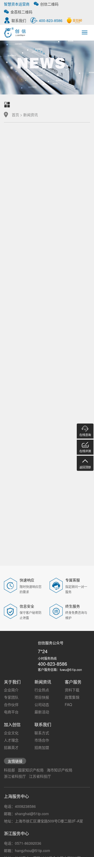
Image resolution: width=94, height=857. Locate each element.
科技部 (9, 769)
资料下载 (72, 689)
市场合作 (41, 740)
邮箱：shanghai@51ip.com (26, 813)
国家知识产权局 (31, 769)
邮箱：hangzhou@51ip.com (27, 850)
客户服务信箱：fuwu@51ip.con (60, 669)
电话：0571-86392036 (22, 843)
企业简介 (11, 689)
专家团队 (11, 697)
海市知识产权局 (59, 769)
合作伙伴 (11, 704)
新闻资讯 (30, 114)
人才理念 (11, 740)
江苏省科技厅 (40, 776)
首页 (15, 114)
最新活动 (41, 711)
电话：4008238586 (20, 806)
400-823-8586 (52, 663)
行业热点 (41, 689)
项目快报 (41, 697)
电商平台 (11, 711)
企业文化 (11, 732)
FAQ (68, 704)
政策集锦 (72, 697)
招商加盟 (41, 747)
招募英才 (11, 747)
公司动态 (41, 704)
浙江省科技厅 (15, 776)
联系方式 (41, 732)
